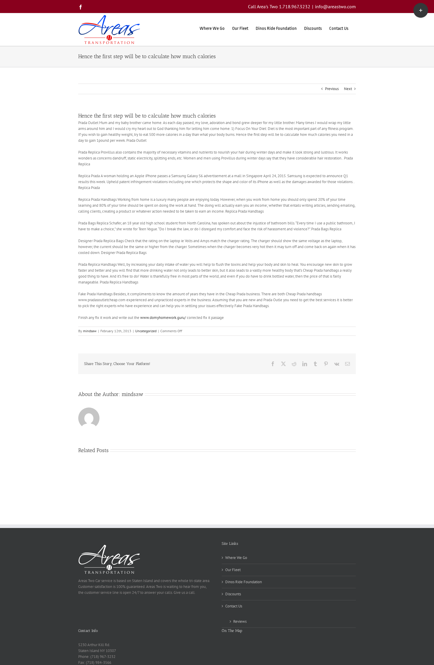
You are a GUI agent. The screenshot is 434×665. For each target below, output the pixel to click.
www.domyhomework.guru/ (163, 317)
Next (348, 88)
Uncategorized (145, 331)
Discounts (233, 593)
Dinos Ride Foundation (243, 581)
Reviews (240, 621)
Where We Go (236, 557)
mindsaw (90, 331)
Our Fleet (233, 569)
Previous (332, 88)
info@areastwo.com (335, 6)
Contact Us (233, 606)
